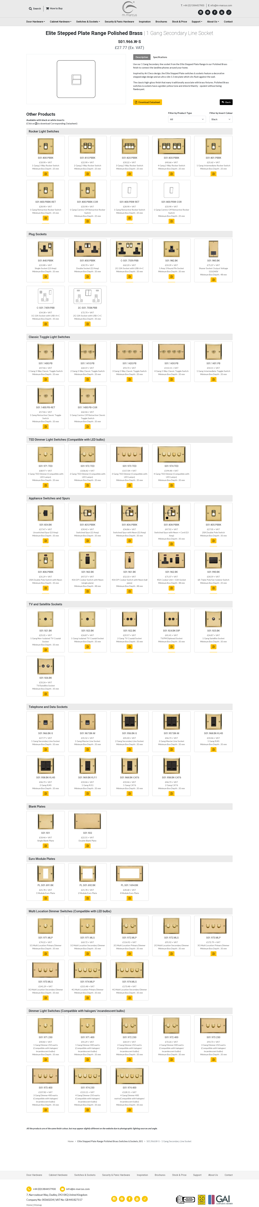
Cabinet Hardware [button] (60, 21)
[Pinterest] (207, 12)
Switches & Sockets (84, 1175)
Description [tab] (142, 57)
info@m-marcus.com (221, 5)
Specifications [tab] (160, 57)
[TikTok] (228, 12)
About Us (213, 1175)
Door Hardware (34, 1175)
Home (71, 1141)
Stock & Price (179, 21)
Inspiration (145, 21)
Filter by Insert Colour (221, 113)
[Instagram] (200, 12)
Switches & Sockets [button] (87, 21)
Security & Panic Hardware (119, 21)
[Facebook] (214, 12)
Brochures (161, 21)
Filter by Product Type (180, 113)
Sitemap (38, 1205)
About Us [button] (212, 21)
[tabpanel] (183, 76)
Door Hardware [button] (34, 21)
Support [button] (196, 21)
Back (228, 102)
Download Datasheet (149, 102)
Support (197, 1175)
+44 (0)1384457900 (193, 5)
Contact (228, 21)
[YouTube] (221, 12)
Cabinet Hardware (58, 1175)
